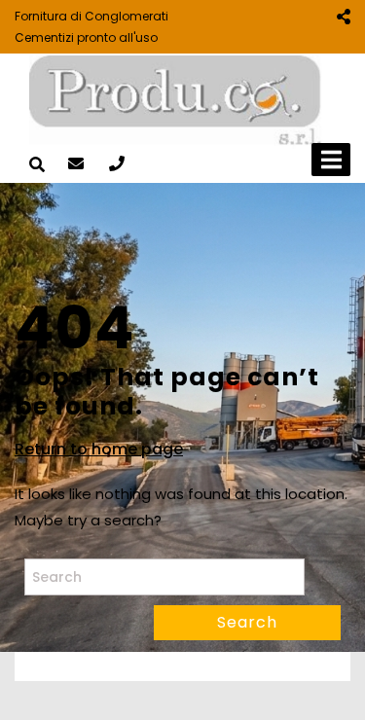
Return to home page (99, 449)
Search (247, 622)
